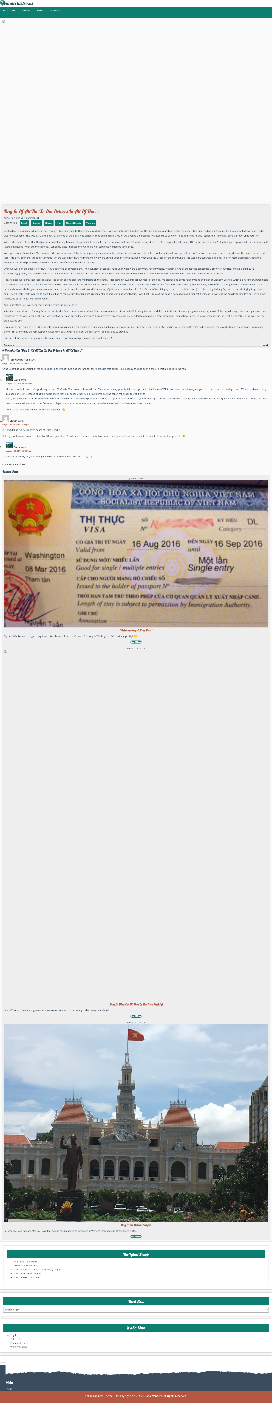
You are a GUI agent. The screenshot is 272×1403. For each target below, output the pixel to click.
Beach (24, 223)
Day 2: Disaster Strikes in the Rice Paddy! (136, 1004)
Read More (135, 642)
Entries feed (17, 1339)
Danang (36, 223)
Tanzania (55, 10)
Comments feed (19, 1342)
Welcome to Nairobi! (25, 1261)
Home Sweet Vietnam (26, 1265)
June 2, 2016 (136, 478)
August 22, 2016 (13, 217)
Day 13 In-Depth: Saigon (136, 1225)
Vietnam (26, 10)
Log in (13, 1335)
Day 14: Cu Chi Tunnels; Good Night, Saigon (37, 1269)
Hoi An (48, 223)
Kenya (40, 10)
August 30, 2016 (136, 1022)
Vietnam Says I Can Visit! (136, 630)
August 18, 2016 (136, 648)
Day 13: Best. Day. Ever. (27, 1277)
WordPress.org (19, 1346)
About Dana (9, 10)
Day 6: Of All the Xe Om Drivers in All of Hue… (51, 211)
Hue (59, 223)
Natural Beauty (73, 223)
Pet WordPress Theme (99, 1396)
